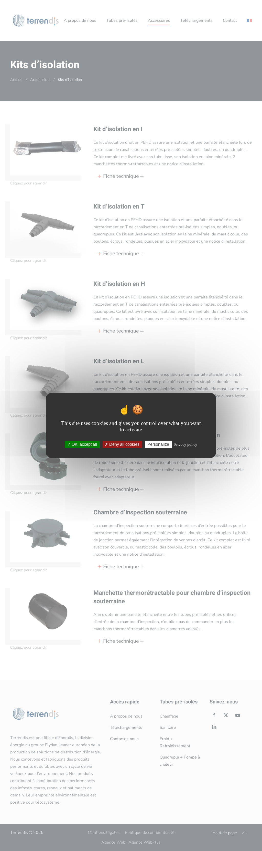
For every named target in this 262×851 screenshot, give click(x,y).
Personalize (158, 444)
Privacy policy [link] (185, 445)
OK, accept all (84, 444)
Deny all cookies (123, 444)
